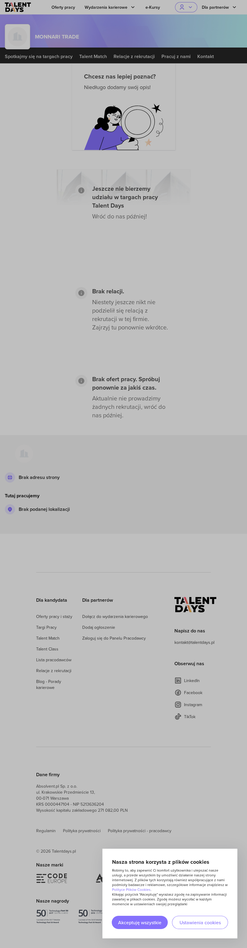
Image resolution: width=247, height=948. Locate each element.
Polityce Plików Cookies (131, 889)
